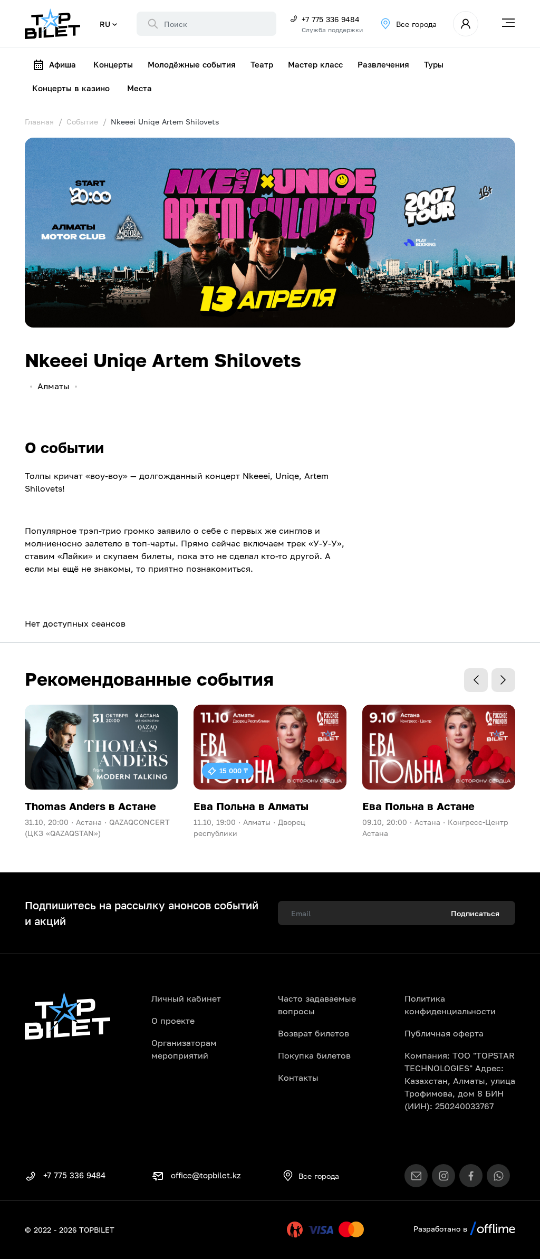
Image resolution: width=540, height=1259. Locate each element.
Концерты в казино (71, 88)
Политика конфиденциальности (450, 1004)
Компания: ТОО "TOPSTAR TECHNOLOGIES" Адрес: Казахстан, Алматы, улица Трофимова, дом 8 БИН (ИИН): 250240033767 (459, 1080)
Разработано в (441, 1228)
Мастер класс (315, 64)
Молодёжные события (192, 64)
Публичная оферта (444, 1033)
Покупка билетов (314, 1055)
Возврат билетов (313, 1033)
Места (139, 88)
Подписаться (475, 913)
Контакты (298, 1077)
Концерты (113, 64)
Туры (433, 64)
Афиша (62, 64)
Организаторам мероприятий (184, 1049)
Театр (261, 64)
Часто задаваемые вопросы (317, 1004)
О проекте (173, 1020)
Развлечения (383, 64)
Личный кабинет (186, 998)
